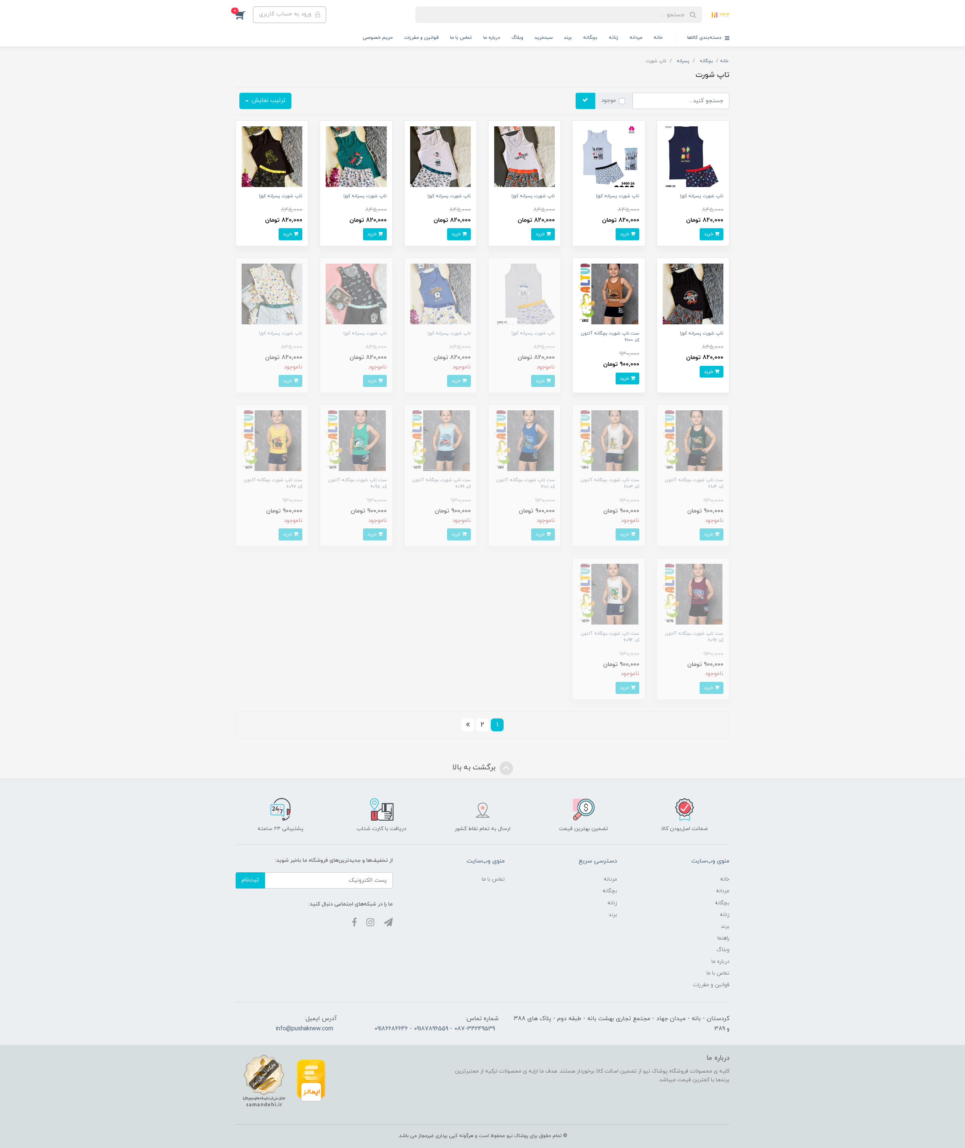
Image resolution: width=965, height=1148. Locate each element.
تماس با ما (461, 37)
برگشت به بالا (475, 767)
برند (568, 37)
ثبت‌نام (250, 880)
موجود (608, 100)
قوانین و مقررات (421, 37)
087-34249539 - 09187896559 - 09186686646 (434, 1029)
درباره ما (491, 37)
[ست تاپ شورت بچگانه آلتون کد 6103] (608, 440)
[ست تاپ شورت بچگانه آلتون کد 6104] (693, 440)
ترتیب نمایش (267, 100)
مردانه (636, 37)
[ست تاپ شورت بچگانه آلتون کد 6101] (524, 440)
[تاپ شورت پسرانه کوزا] (693, 156)
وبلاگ (517, 37)
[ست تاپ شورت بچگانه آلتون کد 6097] (272, 440)
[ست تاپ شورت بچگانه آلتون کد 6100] (608, 294)
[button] (244, 14)
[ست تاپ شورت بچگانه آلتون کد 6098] (356, 440)
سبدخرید (544, 37)
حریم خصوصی (378, 37)
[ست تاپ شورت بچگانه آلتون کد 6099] (440, 440)
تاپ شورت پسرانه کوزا (701, 196)
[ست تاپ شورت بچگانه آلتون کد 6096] (693, 594)
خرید (709, 234)
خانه (658, 37)
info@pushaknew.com (304, 1029)
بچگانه (590, 37)
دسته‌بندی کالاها (705, 37)
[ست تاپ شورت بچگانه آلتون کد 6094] (608, 594)
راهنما (723, 938)
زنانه (613, 37)
